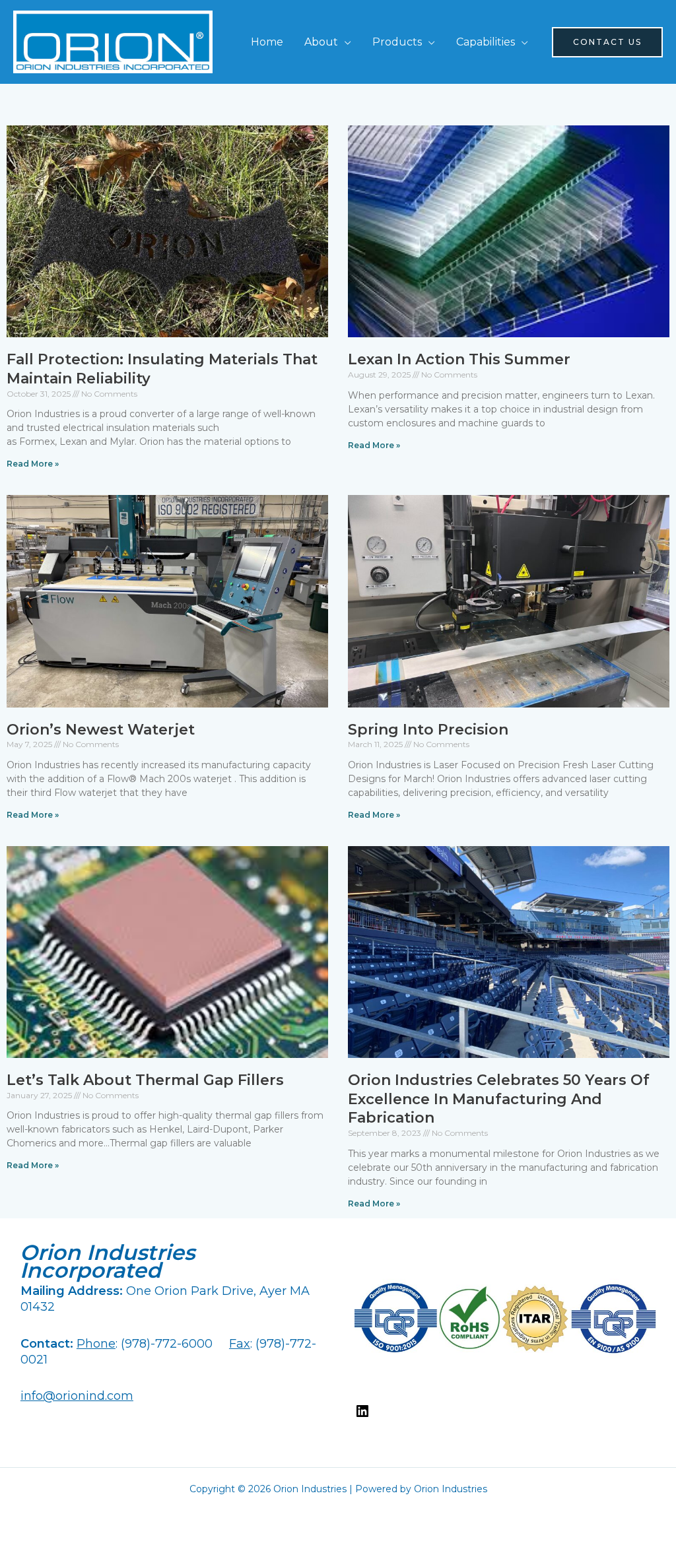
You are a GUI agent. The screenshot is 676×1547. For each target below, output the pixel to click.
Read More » (33, 464)
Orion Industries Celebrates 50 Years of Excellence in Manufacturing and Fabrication (499, 1099)
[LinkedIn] (362, 1415)
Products (397, 42)
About (321, 42)
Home (267, 42)
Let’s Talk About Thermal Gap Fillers (145, 1080)
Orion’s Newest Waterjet (101, 730)
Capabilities (485, 42)
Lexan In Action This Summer (459, 359)
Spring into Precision (428, 730)
